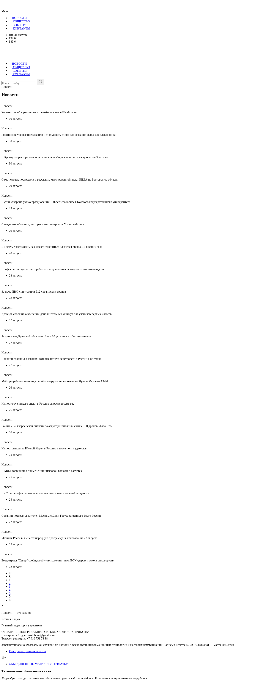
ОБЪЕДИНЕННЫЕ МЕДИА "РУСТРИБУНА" (39, 663)
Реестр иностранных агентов (27, 651)
